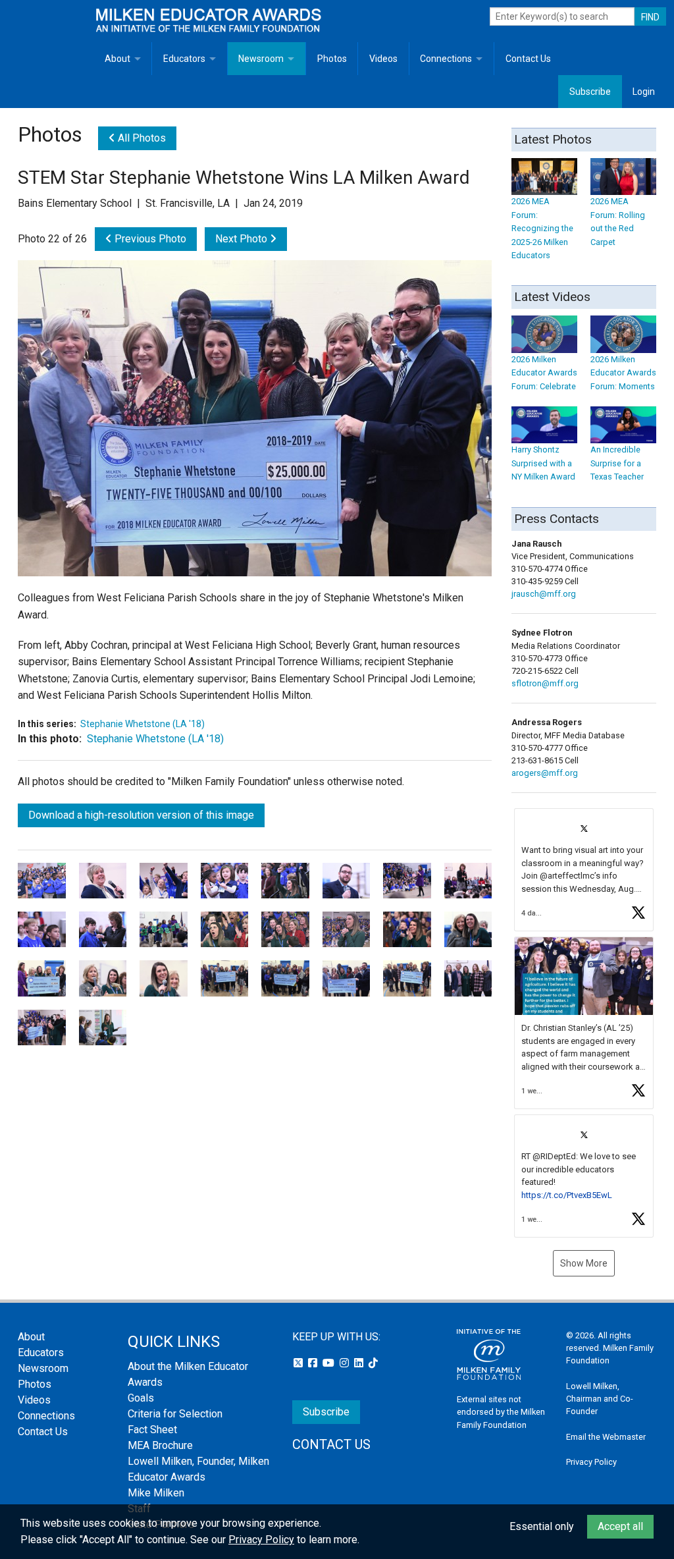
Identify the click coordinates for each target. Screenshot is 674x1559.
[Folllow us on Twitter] (299, 1363)
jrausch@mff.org (543, 594)
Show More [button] (584, 1263)
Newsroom (261, 58)
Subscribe (590, 91)
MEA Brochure (160, 1445)
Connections (446, 58)
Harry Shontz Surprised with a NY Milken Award (543, 463)
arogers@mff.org (544, 773)
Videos (383, 58)
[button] (584, 870)
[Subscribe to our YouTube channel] (329, 1363)
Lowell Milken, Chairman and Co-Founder (599, 1398)
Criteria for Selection (175, 1414)
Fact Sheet (152, 1429)
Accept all (620, 1526)
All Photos (140, 138)
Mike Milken (156, 1493)
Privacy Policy (591, 1462)
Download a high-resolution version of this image (141, 815)
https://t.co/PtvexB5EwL (566, 1195)
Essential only (541, 1526)
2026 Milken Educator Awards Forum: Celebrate (544, 372)
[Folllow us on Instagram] (345, 1363)
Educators (184, 58)
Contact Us (528, 58)
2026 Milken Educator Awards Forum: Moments (623, 372)
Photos (332, 58)
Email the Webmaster (606, 1437)
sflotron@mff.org (545, 683)
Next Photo (242, 238)
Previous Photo (149, 238)
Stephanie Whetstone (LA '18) (142, 724)
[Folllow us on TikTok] (373, 1363)
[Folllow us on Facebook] (314, 1363)
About (117, 58)
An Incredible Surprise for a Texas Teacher (617, 463)
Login (644, 91)
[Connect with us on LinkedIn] (360, 1363)
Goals (141, 1398)
